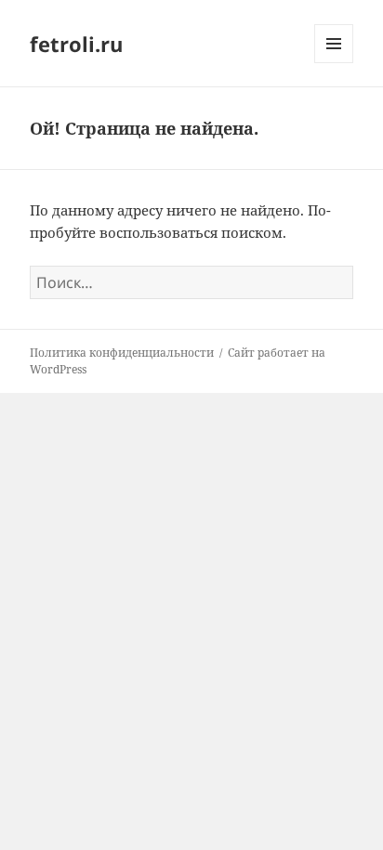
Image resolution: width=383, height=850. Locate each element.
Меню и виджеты (334, 62)
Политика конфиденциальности (122, 352)
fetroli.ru (76, 44)
